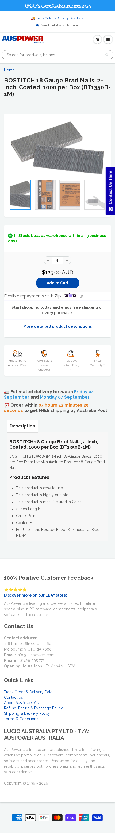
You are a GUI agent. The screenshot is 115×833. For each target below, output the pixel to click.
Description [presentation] (22, 426)
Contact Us (13, 697)
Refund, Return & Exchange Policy (33, 708)
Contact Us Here (110, 189)
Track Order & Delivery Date (28, 692)
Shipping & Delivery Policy (27, 713)
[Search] (107, 55)
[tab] (22, 426)
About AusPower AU (21, 703)
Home (9, 70)
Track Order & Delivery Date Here (60, 18)
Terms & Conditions (21, 719)
